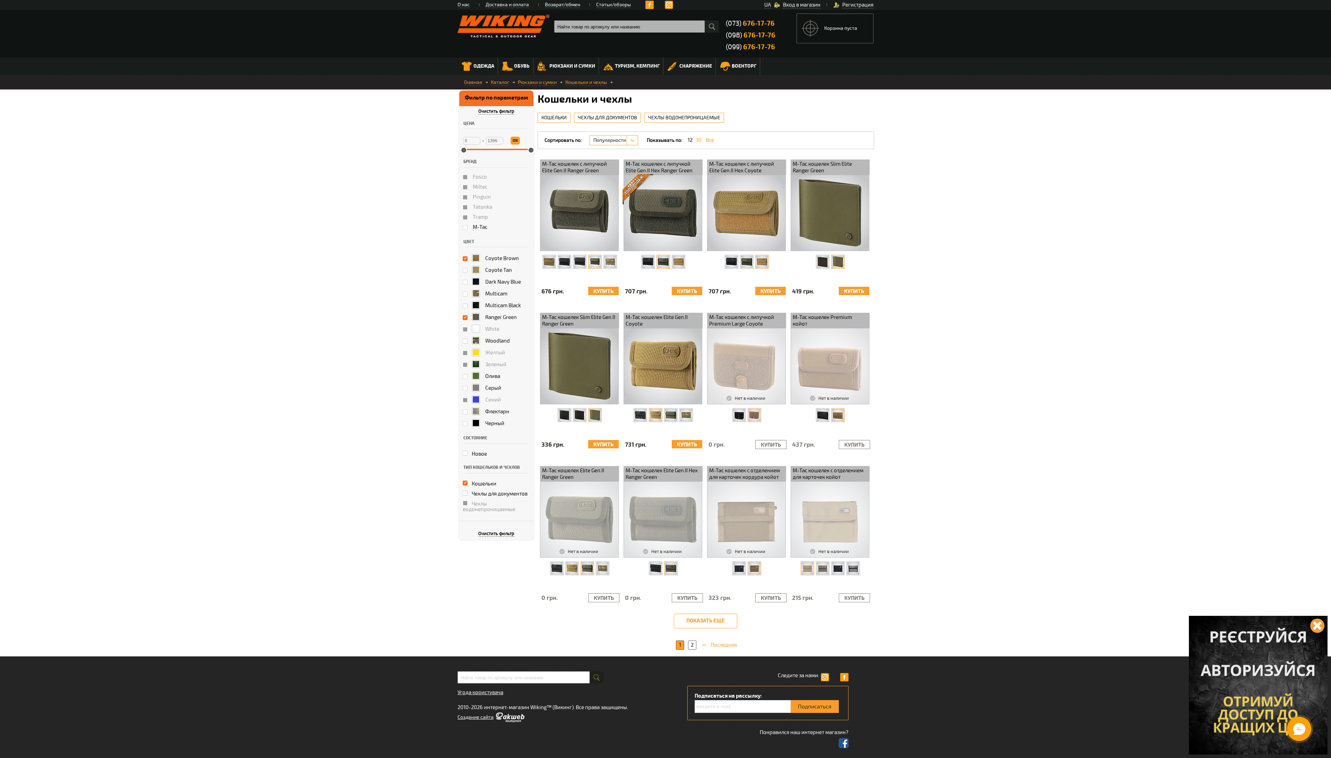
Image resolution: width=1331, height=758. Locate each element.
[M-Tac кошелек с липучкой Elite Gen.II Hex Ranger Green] (663, 262)
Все (710, 140)
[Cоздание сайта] (509, 721)
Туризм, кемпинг (637, 66)
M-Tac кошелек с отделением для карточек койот (828, 473)
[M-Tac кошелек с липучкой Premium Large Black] (739, 415)
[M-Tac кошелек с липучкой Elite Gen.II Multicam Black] (580, 262)
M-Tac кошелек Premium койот (822, 320)
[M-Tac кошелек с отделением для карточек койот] (807, 568)
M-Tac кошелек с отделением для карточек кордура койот (744, 473)
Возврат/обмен (562, 5)
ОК (515, 140)
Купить (603, 291)
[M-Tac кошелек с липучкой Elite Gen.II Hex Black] (648, 262)
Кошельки (483, 484)
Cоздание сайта (476, 717)
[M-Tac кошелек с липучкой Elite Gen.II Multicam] (610, 262)
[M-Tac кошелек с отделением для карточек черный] (838, 568)
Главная (473, 82)
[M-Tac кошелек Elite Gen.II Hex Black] (656, 568)
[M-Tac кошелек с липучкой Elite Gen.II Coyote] (549, 262)
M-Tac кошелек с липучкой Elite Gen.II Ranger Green (574, 167)
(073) (750, 23)
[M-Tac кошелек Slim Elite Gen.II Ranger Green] (595, 415)
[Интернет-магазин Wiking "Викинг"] (503, 26)
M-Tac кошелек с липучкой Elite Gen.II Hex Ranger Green (659, 167)
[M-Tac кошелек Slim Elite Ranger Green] (838, 262)
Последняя (724, 645)
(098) (750, 35)
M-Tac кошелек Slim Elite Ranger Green (822, 167)
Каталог (500, 82)
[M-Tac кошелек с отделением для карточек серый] (853, 568)
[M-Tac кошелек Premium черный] (823, 415)
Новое (479, 454)
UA (767, 5)
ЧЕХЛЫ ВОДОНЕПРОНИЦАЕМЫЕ (684, 118)
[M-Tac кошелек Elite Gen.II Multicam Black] (640, 415)
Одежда (483, 66)
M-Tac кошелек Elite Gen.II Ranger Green (573, 473)
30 (699, 140)
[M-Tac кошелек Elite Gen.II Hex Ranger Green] (671, 568)
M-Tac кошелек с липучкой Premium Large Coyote (741, 320)
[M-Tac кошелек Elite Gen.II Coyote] (656, 415)
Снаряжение (695, 66)
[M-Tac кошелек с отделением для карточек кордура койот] (754, 568)
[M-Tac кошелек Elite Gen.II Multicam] (686, 415)
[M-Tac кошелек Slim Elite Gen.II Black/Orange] (580, 415)
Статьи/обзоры (613, 5)
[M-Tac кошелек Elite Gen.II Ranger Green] (671, 415)
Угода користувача (480, 692)
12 (690, 140)
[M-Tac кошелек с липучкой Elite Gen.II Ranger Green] (595, 262)
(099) (750, 47)
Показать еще (705, 621)
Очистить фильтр (496, 111)
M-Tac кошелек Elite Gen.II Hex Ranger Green (662, 473)
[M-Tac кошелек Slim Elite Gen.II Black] (564, 415)
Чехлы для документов (499, 494)
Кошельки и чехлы (586, 82)
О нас (464, 5)
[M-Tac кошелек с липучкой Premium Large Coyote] (754, 415)
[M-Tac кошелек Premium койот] (838, 415)
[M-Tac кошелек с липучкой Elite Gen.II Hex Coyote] (678, 262)
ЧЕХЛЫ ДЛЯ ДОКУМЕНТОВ (607, 118)
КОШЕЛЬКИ (554, 118)
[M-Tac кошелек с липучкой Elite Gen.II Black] (564, 262)
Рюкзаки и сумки (572, 66)
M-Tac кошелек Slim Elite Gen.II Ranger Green (578, 320)
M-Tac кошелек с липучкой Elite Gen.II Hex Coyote (741, 167)
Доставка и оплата (507, 5)
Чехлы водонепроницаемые (489, 506)
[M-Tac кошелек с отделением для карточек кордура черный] (739, 568)
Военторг (744, 66)
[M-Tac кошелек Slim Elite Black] (823, 262)
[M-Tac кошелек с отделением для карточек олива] (823, 568)
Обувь (522, 66)
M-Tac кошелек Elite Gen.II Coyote (657, 320)
